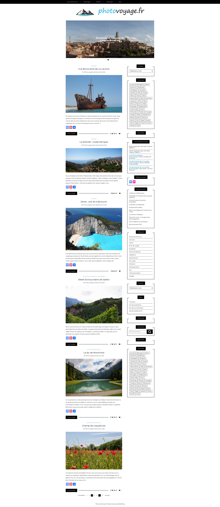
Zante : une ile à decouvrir (94, 201)
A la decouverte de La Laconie (93, 69)
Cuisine (131, 243)
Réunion (144, 117)
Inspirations (110, 36)
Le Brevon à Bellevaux (136, 193)
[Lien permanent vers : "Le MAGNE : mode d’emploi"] (94, 160)
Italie (141, 98)
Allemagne (139, 84)
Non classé (132, 261)
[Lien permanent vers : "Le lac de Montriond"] (94, 377)
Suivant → (108, 495)
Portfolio (98, 1)
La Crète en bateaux (136, 214)
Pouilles (132, 114)
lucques (132, 101)
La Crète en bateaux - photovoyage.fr (136, 156)
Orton (142, 109)
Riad (131, 117)
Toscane (142, 123)
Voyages (94, 66)
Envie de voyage (134, 246)
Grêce (144, 95)
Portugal (148, 112)
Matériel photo (133, 258)
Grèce (138, 95)
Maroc (132, 104)
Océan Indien (134, 109)
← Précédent (81, 495)
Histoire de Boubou (135, 252)
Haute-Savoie (134, 98)
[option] (110, 39)
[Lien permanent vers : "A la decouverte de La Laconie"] (94, 94)
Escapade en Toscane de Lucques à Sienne (140, 196)
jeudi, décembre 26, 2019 (99, 145)
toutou (149, 123)
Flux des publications (135, 305)
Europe (145, 93)
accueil (132, 84)
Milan (144, 104)
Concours (132, 240)
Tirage (136, 123)
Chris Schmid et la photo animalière (110, 39)
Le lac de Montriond (94, 352)
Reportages (87, 1)
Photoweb (133, 112)
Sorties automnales (135, 207)
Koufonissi (148, 98)
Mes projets (109, 1)
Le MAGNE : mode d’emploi (94, 142)
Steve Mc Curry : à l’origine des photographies (139, 218)
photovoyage (111, 42)
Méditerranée (143, 106)
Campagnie (133, 90)
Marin (145, 101)
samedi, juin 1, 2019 (100, 428)
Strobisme (132, 264)
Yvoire (138, 125)
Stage (142, 120)
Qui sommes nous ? (72, 1)
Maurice (138, 104)
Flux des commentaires (136, 308)
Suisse (148, 120)
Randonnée (146, 114)
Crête (139, 93)
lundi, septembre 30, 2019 (99, 205)
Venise (132, 125)
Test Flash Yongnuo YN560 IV (140, 147)
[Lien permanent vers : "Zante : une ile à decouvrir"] (94, 229)
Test (131, 123)
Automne (133, 87)
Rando (139, 114)
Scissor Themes (106, 504)
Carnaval (132, 93)
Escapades (101, 276)
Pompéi (141, 112)
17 (102, 495)
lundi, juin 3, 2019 (99, 355)
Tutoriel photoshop (134, 273)
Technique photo (134, 267)
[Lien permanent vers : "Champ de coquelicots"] (94, 450)
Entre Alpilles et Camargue (138, 221)
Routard (137, 117)
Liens (119, 1)
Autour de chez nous (90, 276)
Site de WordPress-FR (135, 311)
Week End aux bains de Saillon (94, 279)
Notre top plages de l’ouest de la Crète (140, 211)
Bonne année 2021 (135, 224)
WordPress (121, 504)
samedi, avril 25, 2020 (99, 72)
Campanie (142, 90)
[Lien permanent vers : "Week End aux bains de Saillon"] (94, 304)
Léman (139, 101)
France (132, 95)
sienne (132, 120)
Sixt (137, 120)
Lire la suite (71, 133)
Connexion (132, 302)
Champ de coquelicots (94, 425)
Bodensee (141, 87)
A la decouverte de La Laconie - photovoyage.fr (139, 161)
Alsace (147, 84)
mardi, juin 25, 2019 (100, 282)
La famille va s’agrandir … (137, 204)
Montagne (133, 106)
